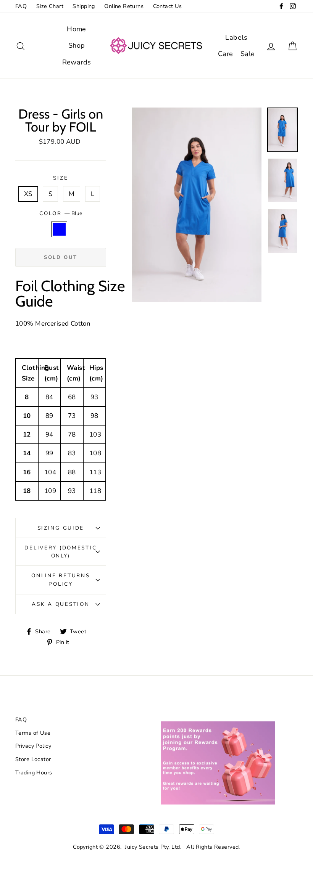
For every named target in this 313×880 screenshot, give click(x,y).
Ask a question (60, 604)
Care (225, 53)
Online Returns (124, 6)
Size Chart (49, 6)
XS (28, 193)
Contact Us (167, 6)
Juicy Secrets (142, 847)
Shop (76, 45)
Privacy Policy (33, 746)
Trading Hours (33, 772)
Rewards (76, 62)
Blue (59, 229)
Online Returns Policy (60, 580)
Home (76, 29)
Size (60, 177)
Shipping (84, 6)
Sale (247, 53)
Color (60, 213)
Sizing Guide (60, 528)
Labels (236, 37)
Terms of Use (32, 733)
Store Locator (33, 759)
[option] (197, 205)
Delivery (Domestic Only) (60, 552)
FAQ (21, 6)
